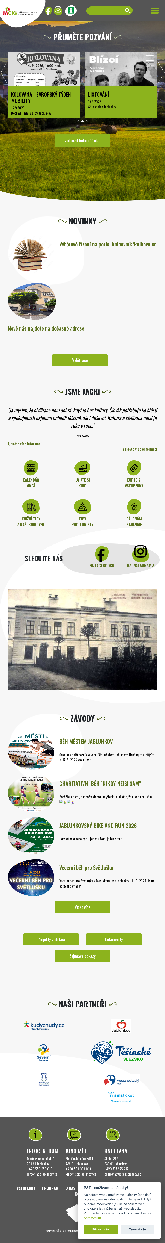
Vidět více (80, 360)
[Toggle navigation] (155, 10)
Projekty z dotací (51, 939)
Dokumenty (114, 939)
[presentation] (4, 74)
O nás (70, 1188)
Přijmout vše (100, 1229)
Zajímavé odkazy (82, 956)
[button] (78, 121)
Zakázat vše (137, 1229)
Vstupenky (26, 1188)
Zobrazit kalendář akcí (82, 140)
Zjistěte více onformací (140, 449)
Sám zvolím (92, 1218)
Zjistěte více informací (24, 443)
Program (50, 1188)
